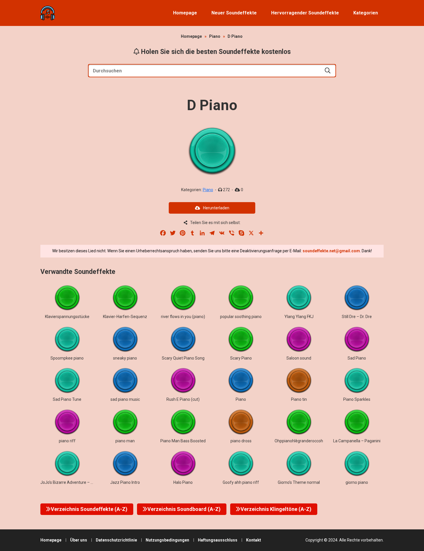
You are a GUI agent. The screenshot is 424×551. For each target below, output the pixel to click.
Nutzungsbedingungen (167, 540)
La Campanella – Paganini (356, 441)
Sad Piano (357, 358)
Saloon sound (298, 358)
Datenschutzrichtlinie (116, 540)
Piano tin (299, 399)
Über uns (78, 540)
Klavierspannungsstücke (67, 316)
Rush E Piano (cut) (183, 399)
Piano (214, 36)
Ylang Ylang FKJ (299, 316)
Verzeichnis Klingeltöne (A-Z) (276, 509)
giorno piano (357, 482)
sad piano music (125, 399)
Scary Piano (241, 358)
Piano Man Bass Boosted (183, 441)
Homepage (185, 13)
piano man (125, 441)
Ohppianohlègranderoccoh (299, 441)
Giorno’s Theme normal (299, 482)
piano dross (241, 441)
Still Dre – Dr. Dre (357, 316)
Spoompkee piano (67, 358)
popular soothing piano (241, 316)
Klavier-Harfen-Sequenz (125, 316)
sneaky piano (125, 358)
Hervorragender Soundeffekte (305, 13)
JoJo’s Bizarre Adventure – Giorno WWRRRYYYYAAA (88, 482)
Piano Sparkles (356, 399)
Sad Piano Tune (67, 399)
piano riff (67, 441)
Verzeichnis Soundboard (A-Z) (184, 509)
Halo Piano (183, 482)
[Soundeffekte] (47, 13)
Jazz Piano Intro (125, 482)
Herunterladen (216, 208)
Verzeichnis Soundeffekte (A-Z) (89, 509)
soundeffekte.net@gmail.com (331, 251)
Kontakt (253, 540)
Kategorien (365, 13)
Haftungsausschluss (217, 540)
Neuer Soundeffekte (234, 13)
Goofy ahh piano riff (241, 482)
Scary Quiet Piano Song (183, 358)
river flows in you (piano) (183, 316)
